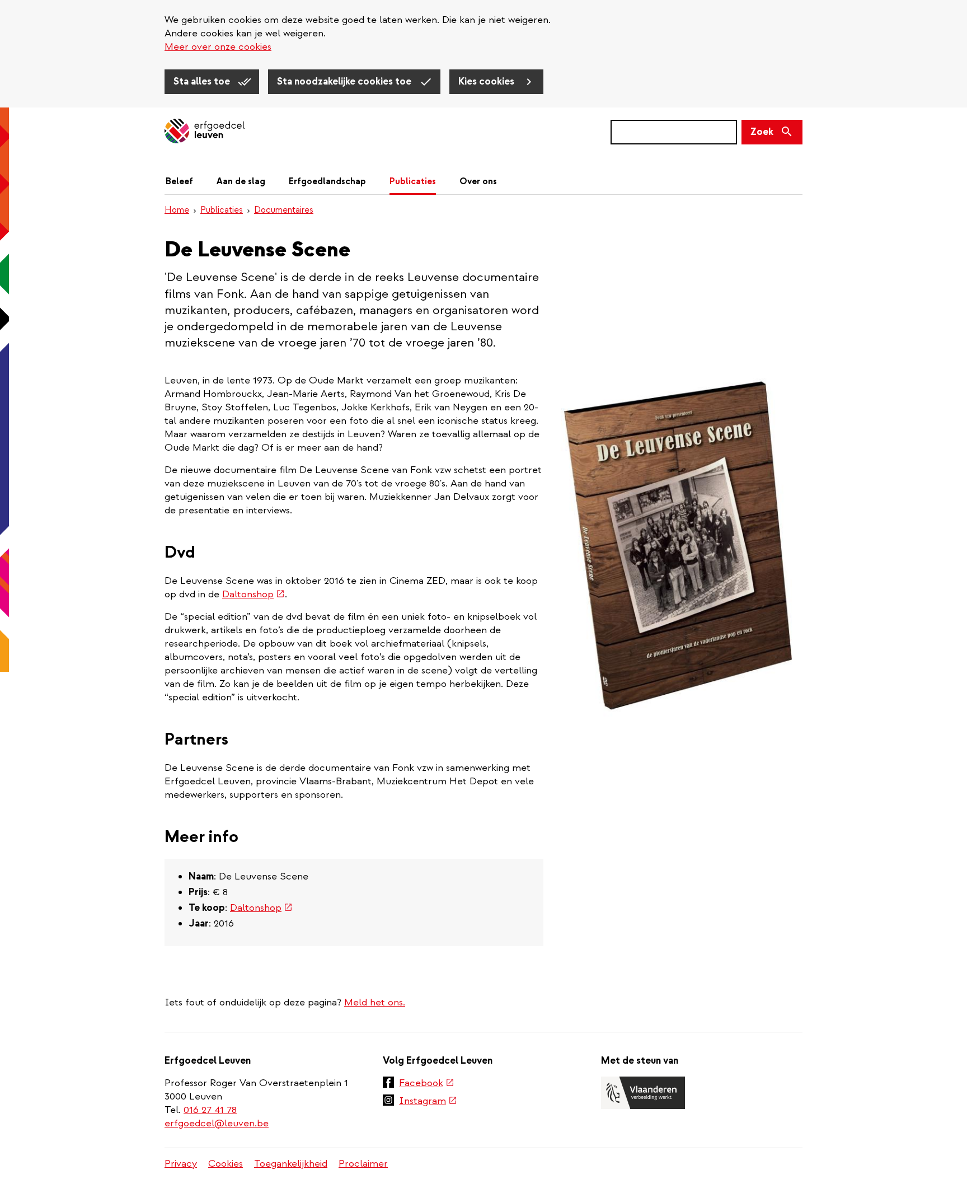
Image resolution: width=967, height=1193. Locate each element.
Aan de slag (241, 181)
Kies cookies (487, 81)
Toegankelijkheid (290, 1163)
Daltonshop (253, 594)
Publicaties (412, 181)
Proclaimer (363, 1163)
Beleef (179, 181)
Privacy (181, 1163)
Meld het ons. (374, 1002)
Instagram (428, 1101)
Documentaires (283, 210)
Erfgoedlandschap (327, 181)
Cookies (225, 1163)
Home (177, 210)
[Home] (204, 132)
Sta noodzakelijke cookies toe (345, 81)
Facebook (426, 1084)
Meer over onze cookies (218, 46)
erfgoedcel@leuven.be (217, 1123)
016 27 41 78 (210, 1109)
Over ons (478, 181)
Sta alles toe (202, 81)
